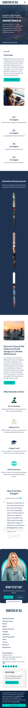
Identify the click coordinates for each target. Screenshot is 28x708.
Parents (4, 624)
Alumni (4, 626)
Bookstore (5, 645)
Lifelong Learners (7, 621)
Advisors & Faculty (8, 629)
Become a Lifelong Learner (14, 601)
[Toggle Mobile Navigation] (25, 2)
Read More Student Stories (12, 498)
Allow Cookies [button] (14, 705)
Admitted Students (8, 618)
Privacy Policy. (16, 701)
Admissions (5, 634)
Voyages (5, 631)
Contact (4, 642)
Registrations (6, 647)
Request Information (12, 79)
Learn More (9, 382)
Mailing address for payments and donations (13, 661)
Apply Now (20, 597)
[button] (10, 536)
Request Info (8, 597)
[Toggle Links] (24, 41)
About (4, 639)
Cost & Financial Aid (8, 637)
